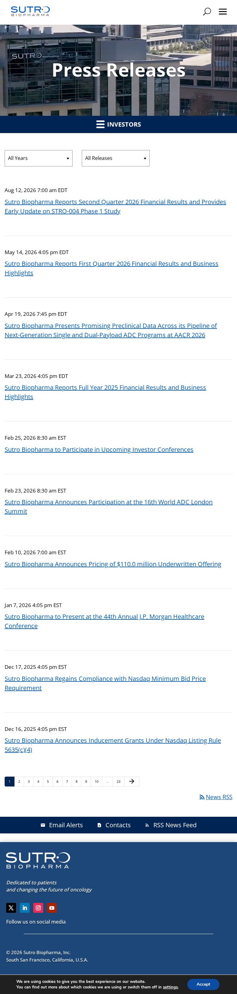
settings (170, 987)
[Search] (207, 11)
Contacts (114, 825)
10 (98, 781)
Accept (203, 984)
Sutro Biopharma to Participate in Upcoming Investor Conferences (99, 449)
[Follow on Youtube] (52, 908)
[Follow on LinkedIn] (25, 908)
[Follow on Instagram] (38, 908)
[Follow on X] (11, 908)
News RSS (215, 797)
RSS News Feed (171, 825)
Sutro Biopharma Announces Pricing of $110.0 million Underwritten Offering (113, 564)
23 (120, 781)
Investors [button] (123, 124)
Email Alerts (61, 825)
